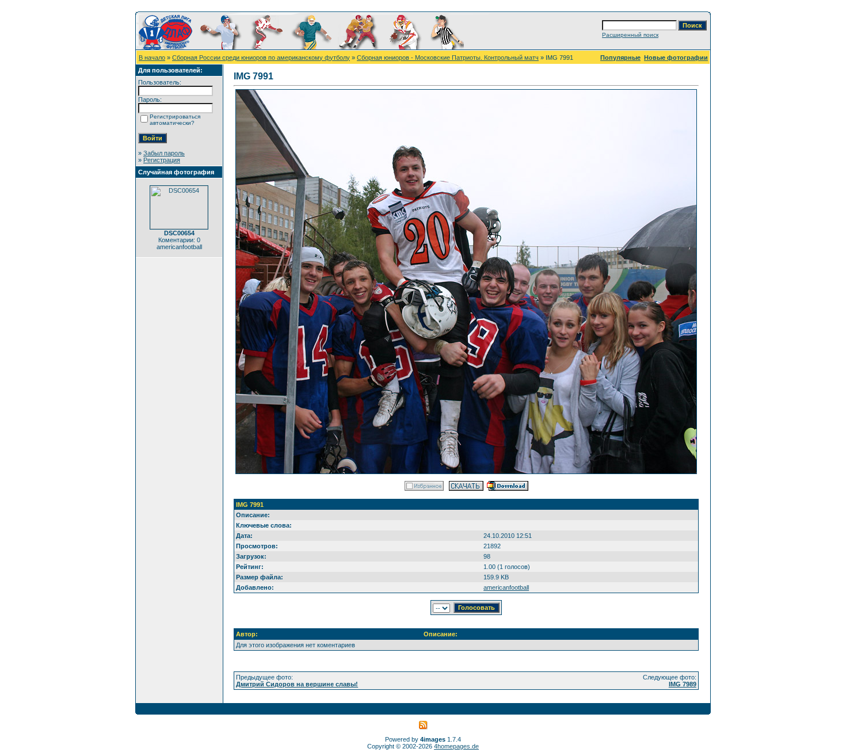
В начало (152, 57)
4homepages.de (456, 746)
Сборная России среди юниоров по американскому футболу (261, 57)
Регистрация (161, 159)
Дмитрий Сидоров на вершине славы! (297, 684)
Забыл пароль (164, 153)
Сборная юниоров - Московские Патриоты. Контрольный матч (448, 57)
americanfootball (506, 587)
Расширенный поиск (630, 35)
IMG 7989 (682, 684)
